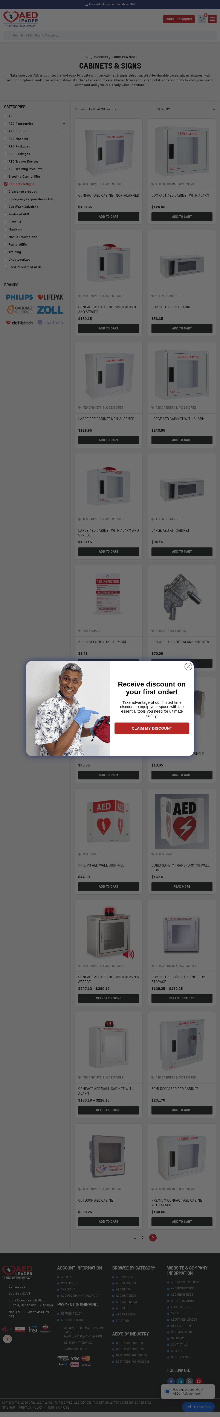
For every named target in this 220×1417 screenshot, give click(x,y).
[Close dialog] (188, 666)
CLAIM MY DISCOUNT (152, 728)
